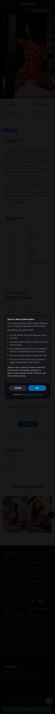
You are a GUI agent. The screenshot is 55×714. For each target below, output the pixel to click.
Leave (18, 388)
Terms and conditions (32, 394)
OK (37, 388)
